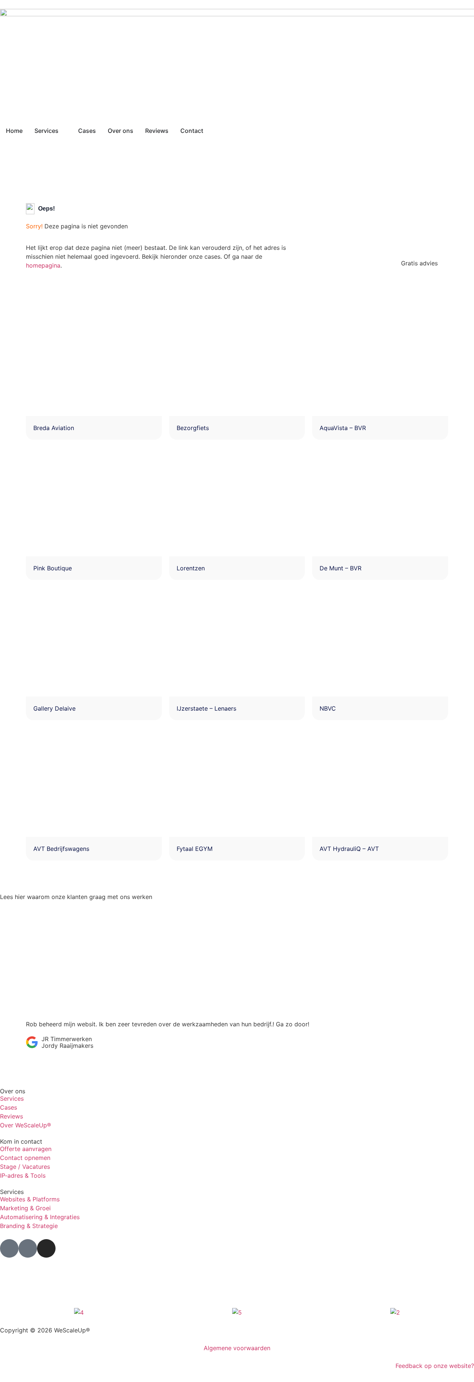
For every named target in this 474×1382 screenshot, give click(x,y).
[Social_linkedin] (28, 1248)
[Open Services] (63, 130)
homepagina (43, 265)
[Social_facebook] (9, 1248)
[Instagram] (46, 1248)
